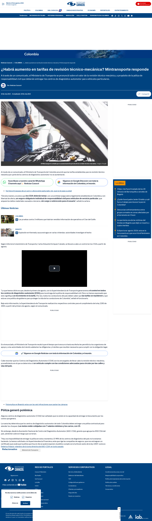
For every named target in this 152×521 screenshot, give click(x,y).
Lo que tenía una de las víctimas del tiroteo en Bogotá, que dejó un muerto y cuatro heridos (133, 222)
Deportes (29, 497)
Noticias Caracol (6, 63)
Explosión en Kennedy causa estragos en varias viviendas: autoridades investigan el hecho (55, 232)
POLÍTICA (27, 10)
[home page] (76, 3)
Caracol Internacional (41, 499)
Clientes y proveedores (75, 489)
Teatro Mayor (39, 496)
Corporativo (109, 489)
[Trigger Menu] (3, 4)
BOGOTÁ (18, 229)
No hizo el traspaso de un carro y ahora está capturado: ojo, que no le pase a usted (39, 191)
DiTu (36, 489)
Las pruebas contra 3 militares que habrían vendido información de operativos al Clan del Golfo (57, 219)
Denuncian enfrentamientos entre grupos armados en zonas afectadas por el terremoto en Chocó (133, 212)
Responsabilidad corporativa (114, 475)
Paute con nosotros (74, 496)
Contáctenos (72, 486)
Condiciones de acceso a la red (114, 472)
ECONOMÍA (92, 10)
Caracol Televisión (40, 472)
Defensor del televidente (75, 475)
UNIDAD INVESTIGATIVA (74, 10)
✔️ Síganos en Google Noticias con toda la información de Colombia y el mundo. (56, 353)
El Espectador (39, 493)
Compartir (143, 94)
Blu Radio (38, 475)
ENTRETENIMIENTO (121, 10)
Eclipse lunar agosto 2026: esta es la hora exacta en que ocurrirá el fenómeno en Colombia (133, 233)
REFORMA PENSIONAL (56, 15)
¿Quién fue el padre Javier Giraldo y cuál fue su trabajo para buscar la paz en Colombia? (133, 202)
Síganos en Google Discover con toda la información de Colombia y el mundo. (80, 182)
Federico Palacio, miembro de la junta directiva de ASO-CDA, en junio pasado (32, 446)
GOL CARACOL (53, 10)
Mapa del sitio (72, 493)
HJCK (36, 486)
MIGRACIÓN (70, 15)
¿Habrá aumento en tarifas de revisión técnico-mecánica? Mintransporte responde (50, 63)
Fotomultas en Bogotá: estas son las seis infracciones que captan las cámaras (37, 404)
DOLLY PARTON (82, 15)
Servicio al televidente (75, 472)
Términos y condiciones (112, 486)
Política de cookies (111, 482)
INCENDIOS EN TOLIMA (37, 15)
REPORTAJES (105, 10)
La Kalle (37, 482)
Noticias (17, 497)
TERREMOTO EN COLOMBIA (99, 15)
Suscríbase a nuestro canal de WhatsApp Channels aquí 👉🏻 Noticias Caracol (26, 182)
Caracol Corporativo (41, 503)
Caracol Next (39, 506)
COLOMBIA (39, 10)
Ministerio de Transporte (30, 450)
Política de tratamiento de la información (117, 479)
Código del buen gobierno (76, 482)
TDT (69, 479)
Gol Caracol (38, 479)
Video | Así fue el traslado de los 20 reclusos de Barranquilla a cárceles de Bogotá (132, 191)
